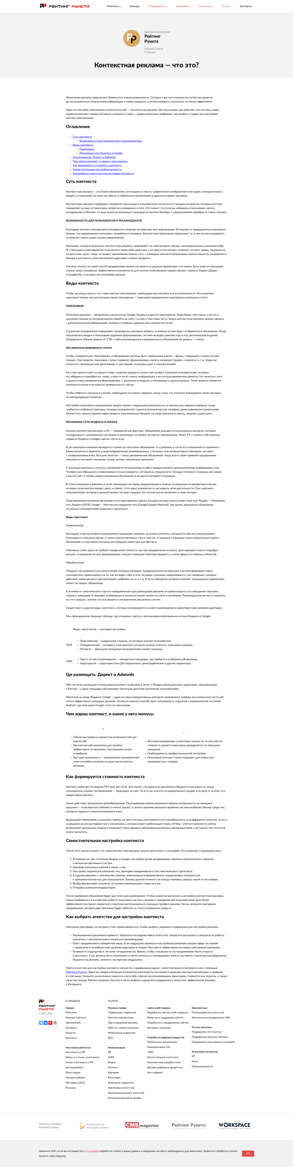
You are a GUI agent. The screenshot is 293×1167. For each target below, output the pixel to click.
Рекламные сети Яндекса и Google (101, 153)
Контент (113, 1067)
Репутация (114, 1077)
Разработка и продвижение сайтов (167, 1022)
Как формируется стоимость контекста (97, 165)
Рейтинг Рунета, (153, 48)
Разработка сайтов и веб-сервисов (167, 1012)
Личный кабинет (75, 1077)
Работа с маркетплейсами (123, 1028)
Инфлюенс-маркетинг (121, 1083)
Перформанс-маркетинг (122, 1012)
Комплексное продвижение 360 (211, 1017)
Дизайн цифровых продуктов (164, 1067)
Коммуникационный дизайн (124, 1098)
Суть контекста (82, 137)
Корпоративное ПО (158, 1047)
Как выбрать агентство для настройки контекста (103, 173)
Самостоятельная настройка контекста (97, 169)
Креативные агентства (121, 1088)
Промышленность (202, 1066)
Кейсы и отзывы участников (82, 1057)
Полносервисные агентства (208, 1012)
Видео (112, 1062)
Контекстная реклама (157, 32)
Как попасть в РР (75, 1052)
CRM (150, 1052)
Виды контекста (83, 145)
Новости (71, 1033)
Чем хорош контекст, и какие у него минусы (100, 161)
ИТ (193, 1056)
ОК (248, 1153)
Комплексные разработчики (164, 1062)
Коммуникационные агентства (126, 1093)
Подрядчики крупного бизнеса (210, 1037)
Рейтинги (71, 1012)
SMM (111, 1057)
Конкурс (135, 6)
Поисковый (87, 149)
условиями (92, 1151)
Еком (195, 1061)
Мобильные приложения (162, 1042)
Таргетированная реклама (123, 1022)
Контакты (71, 1038)
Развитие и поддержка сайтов (165, 1017)
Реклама (71, 1088)
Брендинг (113, 1072)
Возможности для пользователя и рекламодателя (111, 141)
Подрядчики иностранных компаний (213, 1042)
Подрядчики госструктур (207, 1032)
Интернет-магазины (159, 1028)
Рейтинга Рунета (76, 972)
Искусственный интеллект (163, 1057)
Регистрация (73, 1072)
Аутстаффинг (155, 1072)
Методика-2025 (75, 1083)
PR (109, 1052)
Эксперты (246, 6)
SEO (110, 1038)
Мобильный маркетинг (121, 1033)
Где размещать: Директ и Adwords (94, 157)
